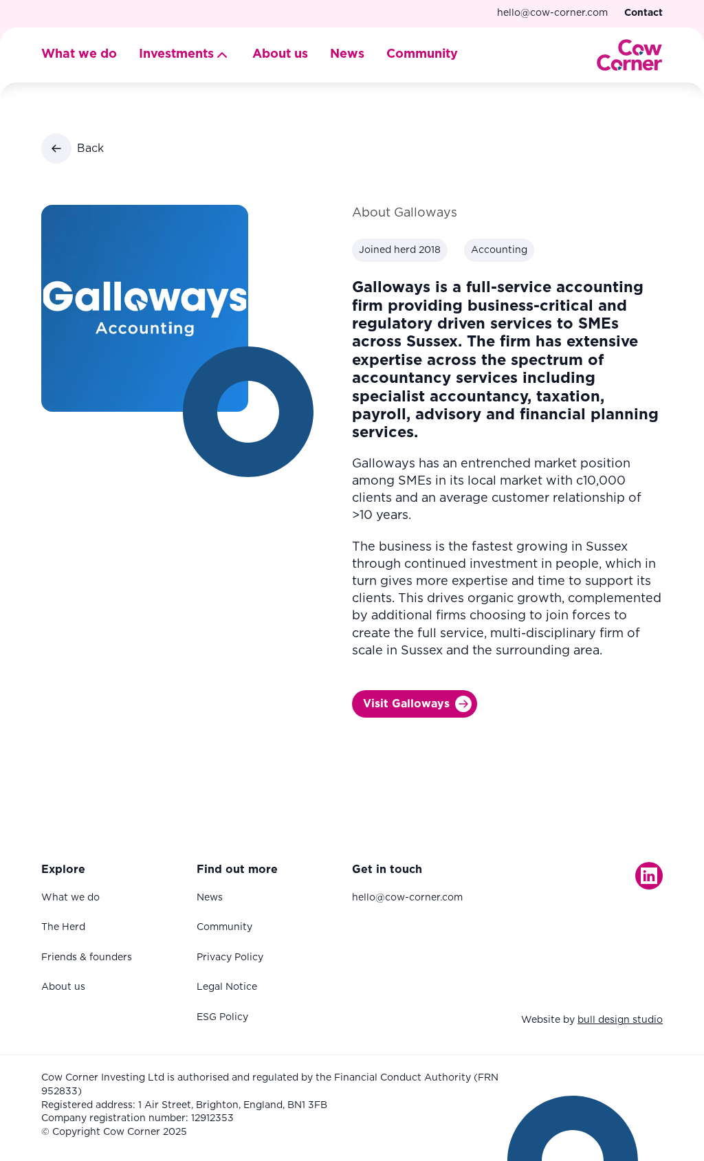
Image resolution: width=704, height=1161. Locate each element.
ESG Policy (222, 1017)
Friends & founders (86, 957)
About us (280, 54)
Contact (643, 13)
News (347, 54)
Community (422, 54)
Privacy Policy (230, 957)
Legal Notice (227, 987)
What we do (79, 54)
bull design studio (620, 1020)
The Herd (63, 927)
